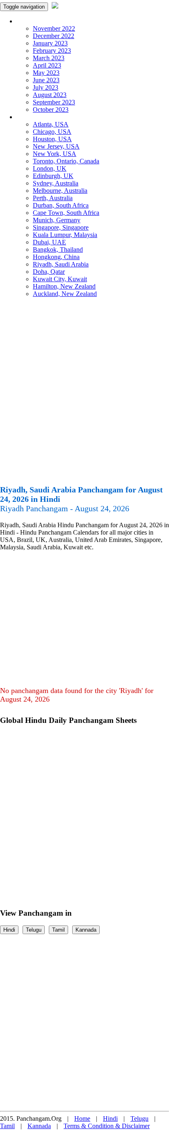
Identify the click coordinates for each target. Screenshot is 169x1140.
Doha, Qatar (49, 271)
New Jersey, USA (56, 146)
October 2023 (51, 109)
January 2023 (50, 43)
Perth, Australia (53, 197)
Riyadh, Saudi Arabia (61, 264)
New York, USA (54, 153)
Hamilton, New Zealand (64, 286)
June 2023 (46, 80)
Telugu (33, 930)
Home (82, 1118)
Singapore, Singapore (61, 227)
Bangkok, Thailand (58, 249)
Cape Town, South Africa (66, 212)
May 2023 (46, 72)
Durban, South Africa (61, 205)
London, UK (49, 168)
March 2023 (48, 57)
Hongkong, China (56, 256)
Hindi (9, 930)
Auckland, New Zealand (65, 293)
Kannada (85, 930)
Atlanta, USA (51, 124)
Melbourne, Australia (60, 190)
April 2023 (47, 65)
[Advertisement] (84, 394)
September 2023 (54, 102)
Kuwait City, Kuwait (60, 278)
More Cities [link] (31, 116)
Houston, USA (52, 138)
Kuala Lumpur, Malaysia (65, 234)
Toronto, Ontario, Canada (66, 161)
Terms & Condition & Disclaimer (107, 1125)
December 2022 (53, 35)
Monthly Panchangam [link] (44, 21)
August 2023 (49, 94)
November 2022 (54, 28)
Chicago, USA (52, 131)
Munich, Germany (56, 220)
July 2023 (45, 87)
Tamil (58, 930)
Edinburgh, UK (53, 175)
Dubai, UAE (49, 242)
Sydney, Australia (55, 183)
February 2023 (52, 50)
